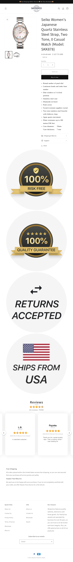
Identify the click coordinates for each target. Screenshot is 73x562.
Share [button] (45, 146)
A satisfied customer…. (20, 439)
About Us (7, 509)
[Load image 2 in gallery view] (16, 54)
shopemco (33, 557)
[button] (6, 8)
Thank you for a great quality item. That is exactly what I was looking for (53, 439)
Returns (7, 530)
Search (28, 522)
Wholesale (8, 526)
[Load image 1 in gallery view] (8, 54)
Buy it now (54, 77)
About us (29, 509)
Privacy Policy (9, 517)
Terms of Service (10, 522)
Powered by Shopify (40, 557)
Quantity (43, 61)
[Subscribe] (51, 541)
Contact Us (8, 513)
